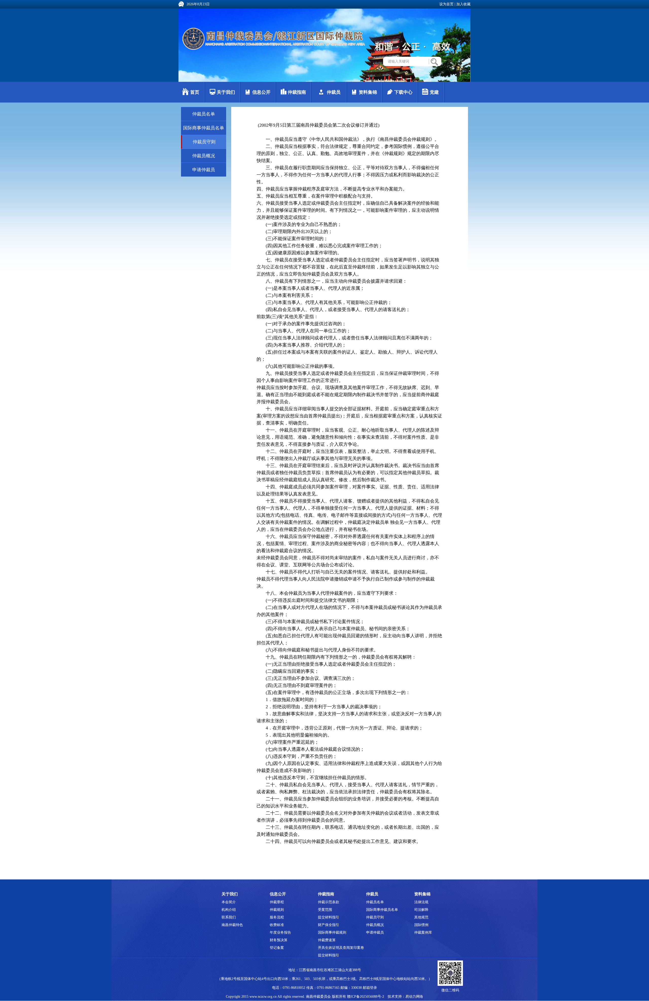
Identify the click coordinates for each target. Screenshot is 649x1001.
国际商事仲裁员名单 (203, 127)
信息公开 (261, 92)
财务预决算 (278, 940)
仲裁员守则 (204, 141)
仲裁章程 (277, 902)
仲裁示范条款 (328, 902)
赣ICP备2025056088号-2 (365, 996)
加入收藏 (463, 4)
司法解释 (421, 910)
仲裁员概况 (203, 155)
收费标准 (277, 925)
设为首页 (446, 4)
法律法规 (421, 902)
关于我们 (226, 92)
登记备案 (277, 948)
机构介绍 (229, 910)
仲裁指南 (297, 92)
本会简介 (229, 902)
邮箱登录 (370, 988)
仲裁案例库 (423, 932)
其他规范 (421, 917)
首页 (194, 92)
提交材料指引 (328, 917)
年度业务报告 (280, 932)
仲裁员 (333, 92)
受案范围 (325, 910)
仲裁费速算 (327, 940)
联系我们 (229, 917)
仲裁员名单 (203, 114)
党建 (434, 92)
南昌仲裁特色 (232, 925)
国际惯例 (421, 925)
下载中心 (403, 92)
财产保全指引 (328, 925)
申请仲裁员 (203, 169)
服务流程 (277, 917)
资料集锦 (368, 92)
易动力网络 (414, 996)
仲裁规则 (277, 910)
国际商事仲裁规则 (332, 932)
